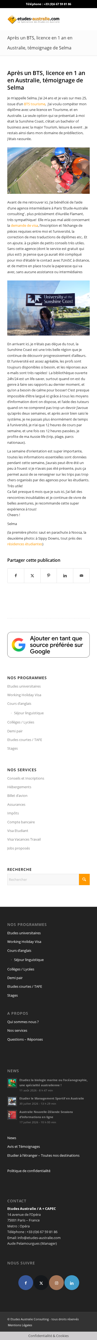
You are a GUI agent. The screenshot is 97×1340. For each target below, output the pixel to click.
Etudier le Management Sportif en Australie (51, 1098)
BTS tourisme (34, 103)
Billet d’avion (17, 795)
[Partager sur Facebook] (16, 576)
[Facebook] (25, 1282)
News (11, 1137)
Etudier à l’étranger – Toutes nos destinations (43, 1155)
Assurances (16, 804)
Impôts (13, 813)
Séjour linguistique (29, 712)
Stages (12, 748)
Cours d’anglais (19, 703)
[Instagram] (56, 1282)
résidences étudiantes (24, 544)
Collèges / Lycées (20, 722)
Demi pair (15, 731)
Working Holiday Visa (24, 694)
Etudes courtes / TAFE (24, 739)
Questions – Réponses (25, 1039)
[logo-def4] (40, 19)
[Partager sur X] (32, 576)
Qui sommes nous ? (23, 1021)
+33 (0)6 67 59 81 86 (57, 4)
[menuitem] (18, 1325)
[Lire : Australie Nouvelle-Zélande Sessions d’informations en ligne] (12, 1115)
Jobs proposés (18, 848)
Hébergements (19, 786)
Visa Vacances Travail (24, 839)
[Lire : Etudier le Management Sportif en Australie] (12, 1101)
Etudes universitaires (24, 686)
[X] (41, 1282)
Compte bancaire (21, 822)
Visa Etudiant (17, 830)
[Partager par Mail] (81, 576)
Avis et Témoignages (23, 1146)
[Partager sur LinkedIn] (65, 576)
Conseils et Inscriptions (25, 778)
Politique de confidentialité (28, 1170)
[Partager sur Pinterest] (49, 576)
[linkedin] (71, 1282)
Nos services (17, 1030)
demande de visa (24, 225)
